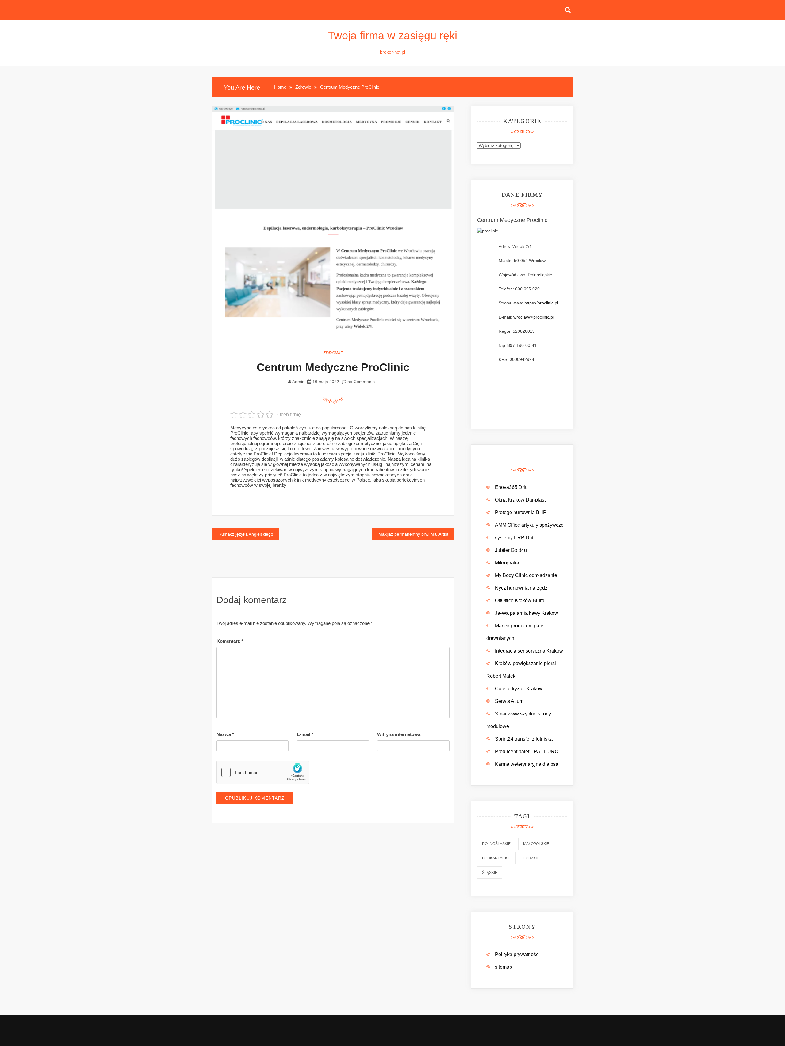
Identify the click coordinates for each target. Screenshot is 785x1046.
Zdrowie (333, 353)
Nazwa (225, 734)
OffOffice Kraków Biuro (519, 600)
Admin (298, 381)
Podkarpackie (496, 858)
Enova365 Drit (510, 487)
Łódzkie (531, 858)
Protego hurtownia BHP (520, 512)
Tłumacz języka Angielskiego (245, 534)
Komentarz (229, 641)
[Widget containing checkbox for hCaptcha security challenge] (262, 772)
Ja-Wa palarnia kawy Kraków (526, 613)
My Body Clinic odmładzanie (526, 575)
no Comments (360, 381)
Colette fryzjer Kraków (519, 688)
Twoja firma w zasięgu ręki (392, 35)
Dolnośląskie (496, 844)
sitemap (503, 967)
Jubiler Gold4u (511, 550)
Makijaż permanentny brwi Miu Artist (413, 534)
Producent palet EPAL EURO (526, 751)
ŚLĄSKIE (489, 872)
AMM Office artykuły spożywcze (529, 525)
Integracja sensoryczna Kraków (529, 650)
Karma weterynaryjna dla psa (526, 764)
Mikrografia (507, 562)
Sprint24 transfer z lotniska (524, 739)
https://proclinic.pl (541, 302)
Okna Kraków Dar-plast (520, 499)
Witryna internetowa (398, 734)
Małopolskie (536, 844)
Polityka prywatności (517, 954)
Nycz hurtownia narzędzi (522, 588)
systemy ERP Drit (514, 537)
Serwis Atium (509, 701)
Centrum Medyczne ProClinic (333, 367)
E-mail (305, 734)
